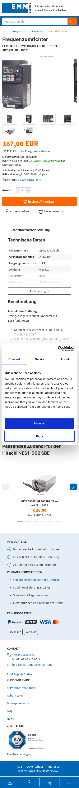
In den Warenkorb (42, 201)
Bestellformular (53, 211)
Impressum (55, 766)
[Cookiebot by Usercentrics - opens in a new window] (58, 348)
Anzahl (6, 190)
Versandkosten (42, 151)
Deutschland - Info (30, 179)
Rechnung (15, 632)
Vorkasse (31, 632)
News (10, 718)
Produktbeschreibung (31, 230)
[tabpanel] (39, 491)
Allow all (39, 423)
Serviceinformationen (21, 688)
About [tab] (65, 359)
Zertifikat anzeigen (19, 754)
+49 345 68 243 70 (23, 654)
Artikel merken (19, 211)
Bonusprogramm (18, 703)
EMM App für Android (20, 674)
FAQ (9, 711)
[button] (9, 782)
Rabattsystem (15, 695)
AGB (19, 766)
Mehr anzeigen (39, 291)
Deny (39, 436)
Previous (5, 487)
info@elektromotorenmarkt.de (32, 664)
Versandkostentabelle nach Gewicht (36, 580)
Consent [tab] (14, 359)
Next (73, 487)
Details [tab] (39, 359)
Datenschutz (35, 766)
